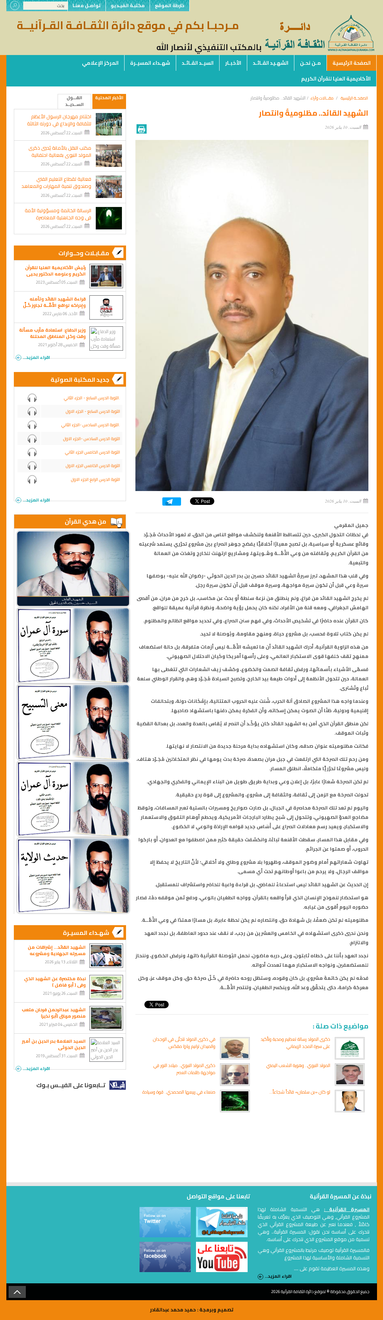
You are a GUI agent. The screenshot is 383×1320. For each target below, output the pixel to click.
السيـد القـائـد (198, 63)
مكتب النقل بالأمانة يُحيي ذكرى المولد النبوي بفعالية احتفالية (59, 151)
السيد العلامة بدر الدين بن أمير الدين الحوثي (54, 1044)
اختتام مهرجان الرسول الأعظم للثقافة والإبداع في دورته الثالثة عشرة (59, 123)
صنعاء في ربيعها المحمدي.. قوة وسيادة (179, 1092)
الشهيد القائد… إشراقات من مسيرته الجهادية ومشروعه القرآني (57, 953)
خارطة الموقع (169, 5)
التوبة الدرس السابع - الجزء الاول (93, 411)
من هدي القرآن (85, 521)
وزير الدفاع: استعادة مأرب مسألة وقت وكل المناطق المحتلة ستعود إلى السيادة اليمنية (52, 336)
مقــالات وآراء (322, 98)
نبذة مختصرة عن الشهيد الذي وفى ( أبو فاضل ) (55, 981)
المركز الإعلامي (100, 63)
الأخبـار (233, 63)
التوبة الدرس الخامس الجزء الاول (93, 465)
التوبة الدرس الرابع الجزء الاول (95, 479)
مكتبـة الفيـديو (128, 5)
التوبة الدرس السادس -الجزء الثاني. (90, 425)
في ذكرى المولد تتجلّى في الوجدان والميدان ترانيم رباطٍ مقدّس (184, 1043)
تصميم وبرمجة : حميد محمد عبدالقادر (191, 1309)
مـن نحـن (310, 63)
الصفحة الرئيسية (352, 63)
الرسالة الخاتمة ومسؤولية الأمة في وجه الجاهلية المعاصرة (58, 214)
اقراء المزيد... (36, 356)
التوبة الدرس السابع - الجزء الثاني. (92, 398)
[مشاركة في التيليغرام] (171, 504)
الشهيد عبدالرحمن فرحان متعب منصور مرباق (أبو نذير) (54, 1012)
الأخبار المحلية (109, 98)
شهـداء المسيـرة (150, 63)
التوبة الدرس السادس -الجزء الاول (91, 439)
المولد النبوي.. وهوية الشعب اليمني (298, 1065)
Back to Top (17, 1292)
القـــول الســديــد (74, 101)
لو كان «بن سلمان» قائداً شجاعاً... (299, 1092)
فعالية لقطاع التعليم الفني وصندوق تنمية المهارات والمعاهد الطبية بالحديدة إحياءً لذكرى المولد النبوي (56, 190)
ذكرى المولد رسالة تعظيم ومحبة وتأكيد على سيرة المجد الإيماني (295, 1043)
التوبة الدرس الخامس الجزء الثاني (92, 452)
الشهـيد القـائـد (270, 63)
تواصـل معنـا (87, 5)
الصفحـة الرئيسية (354, 98)
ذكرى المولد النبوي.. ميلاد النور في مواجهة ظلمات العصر (184, 1069)
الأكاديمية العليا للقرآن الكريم (336, 78)
